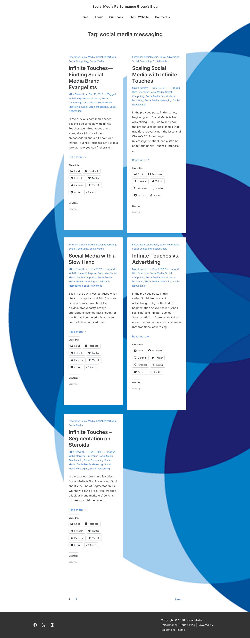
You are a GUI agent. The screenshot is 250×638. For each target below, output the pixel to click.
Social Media (97, 61)
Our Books (116, 17)
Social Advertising (106, 56)
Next (178, 599)
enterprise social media (87, 98)
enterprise (91, 273)
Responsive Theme (173, 629)
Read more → (77, 157)
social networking (92, 285)
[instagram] (52, 624)
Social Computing (78, 61)
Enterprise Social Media (82, 56)
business (79, 273)
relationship (75, 460)
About (99, 17)
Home (84, 17)
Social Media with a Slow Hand (92, 259)
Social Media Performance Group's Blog (125, 6)
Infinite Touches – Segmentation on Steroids (90, 438)
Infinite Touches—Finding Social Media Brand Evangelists (91, 77)
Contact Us (162, 17)
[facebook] (35, 624)
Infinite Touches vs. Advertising (155, 259)
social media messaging (94, 106)
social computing (86, 277)
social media (89, 102)
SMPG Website (139, 17)
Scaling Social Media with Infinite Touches (154, 74)
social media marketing (82, 281)
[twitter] (44, 624)
